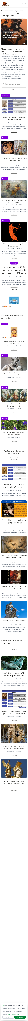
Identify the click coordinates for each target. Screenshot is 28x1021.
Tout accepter (20, 1017)
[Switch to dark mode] (22, 3)
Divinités (4, 138)
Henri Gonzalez (10, 345)
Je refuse (8, 1017)
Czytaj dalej (14, 289)
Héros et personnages (10, 32)
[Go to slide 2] (23, 43)
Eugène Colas (10, 122)
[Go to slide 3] (24, 43)
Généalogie (5, 95)
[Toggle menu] (25, 3)
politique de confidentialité (13, 1014)
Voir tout (14, 89)
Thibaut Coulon (6, 40)
